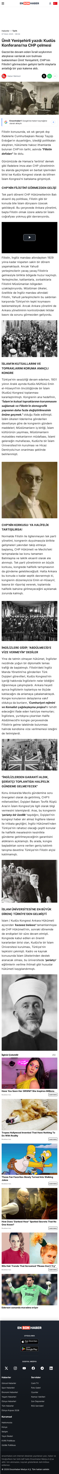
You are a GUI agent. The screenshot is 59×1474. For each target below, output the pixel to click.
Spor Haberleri (8, 1388)
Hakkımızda (7, 1422)
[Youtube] (24, 1368)
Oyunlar (34, 1392)
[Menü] (3, 3)
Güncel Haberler (9, 1383)
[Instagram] (15, 1368)
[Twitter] (6, 1368)
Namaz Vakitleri (38, 1397)
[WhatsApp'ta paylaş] (49, 76)
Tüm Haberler (8, 1406)
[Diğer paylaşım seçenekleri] (55, 76)
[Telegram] (42, 1368)
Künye (4, 1427)
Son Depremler (37, 1401)
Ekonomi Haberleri (10, 1392)
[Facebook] (33, 1368)
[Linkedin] (51, 1368)
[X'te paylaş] (44, 76)
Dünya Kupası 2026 (10, 1410)
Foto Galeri (36, 1388)
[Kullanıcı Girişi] (50, 3)
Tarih (14, 31)
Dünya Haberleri (9, 1401)
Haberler (5, 31)
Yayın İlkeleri (7, 1436)
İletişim (5, 1431)
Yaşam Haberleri (9, 1397)
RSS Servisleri (37, 1406)
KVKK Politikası (8, 1440)
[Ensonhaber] (29, 3)
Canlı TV (35, 1383)
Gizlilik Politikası (9, 1445)
